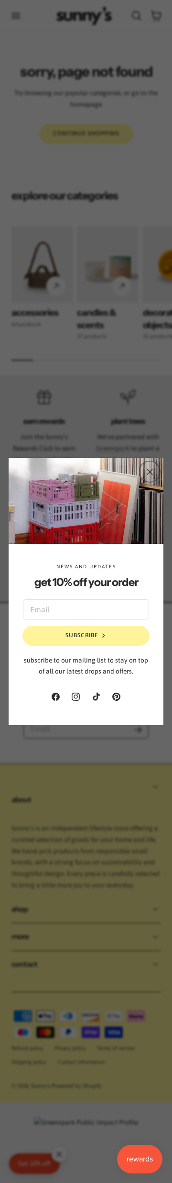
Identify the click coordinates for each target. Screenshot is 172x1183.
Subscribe (81, 635)
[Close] (149, 472)
